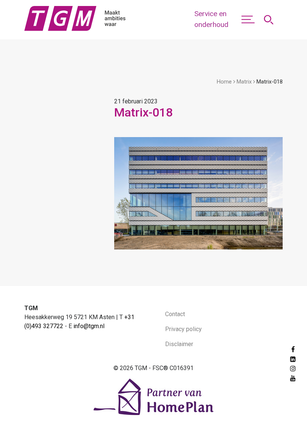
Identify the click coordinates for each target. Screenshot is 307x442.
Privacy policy (183, 329)
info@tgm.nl (88, 326)
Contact (175, 314)
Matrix (244, 81)
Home (224, 81)
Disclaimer (179, 344)
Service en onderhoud (211, 19)
